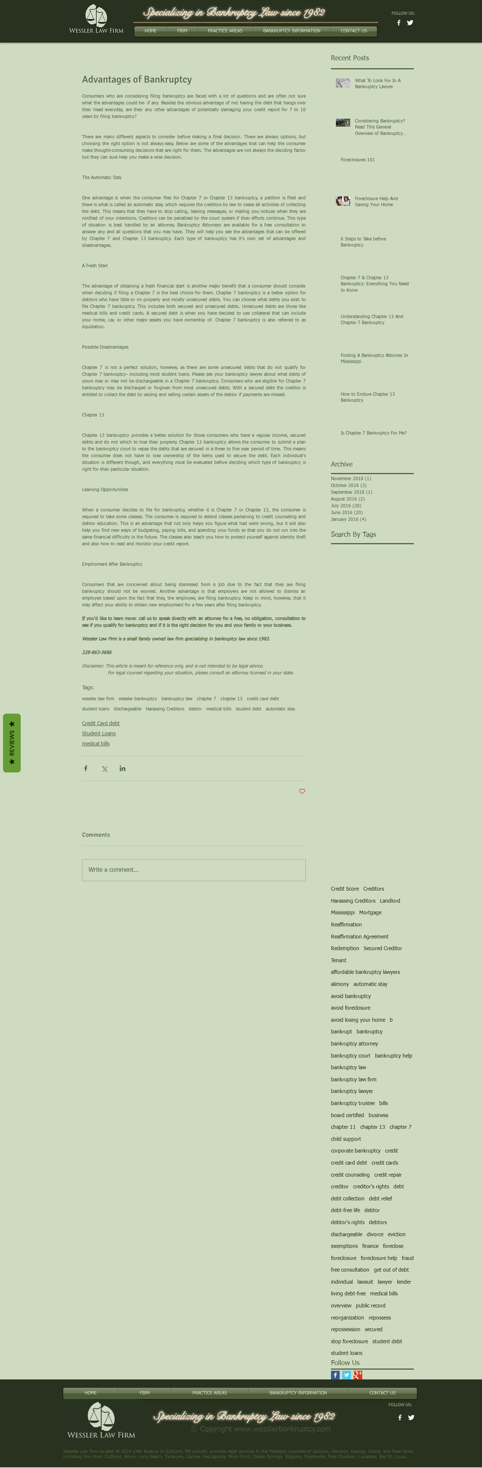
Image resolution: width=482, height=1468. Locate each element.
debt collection (348, 1199)
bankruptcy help (393, 1056)
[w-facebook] (399, 22)
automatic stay (280, 709)
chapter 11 (343, 1127)
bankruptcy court (351, 1056)
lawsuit (365, 1282)
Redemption (345, 948)
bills (383, 1103)
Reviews (12, 743)
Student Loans (99, 733)
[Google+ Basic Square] (358, 1375)
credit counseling (350, 1175)
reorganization (347, 1318)
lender (404, 1282)
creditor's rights (371, 1186)
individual (342, 1282)
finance (370, 1246)
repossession (345, 1329)
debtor (195, 709)
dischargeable (127, 709)
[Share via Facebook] (85, 768)
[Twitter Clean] (410, 22)
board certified (347, 1115)
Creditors (373, 889)
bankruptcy (370, 1032)
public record (371, 1306)
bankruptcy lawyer (352, 1091)
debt (399, 1186)
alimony (340, 984)
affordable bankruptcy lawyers (365, 972)
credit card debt (263, 699)
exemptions (344, 1246)
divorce (375, 1234)
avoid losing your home (358, 1020)
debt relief (380, 1199)
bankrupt (341, 1032)
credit (391, 1151)
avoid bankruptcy (351, 996)
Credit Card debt (101, 723)
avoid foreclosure (350, 1008)
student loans (95, 709)
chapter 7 (206, 699)
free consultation (350, 1270)
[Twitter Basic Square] (346, 1375)
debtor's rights (348, 1222)
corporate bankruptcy (356, 1151)
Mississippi (343, 912)
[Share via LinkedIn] (122, 768)
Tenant (338, 960)
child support (346, 1139)
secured (374, 1329)
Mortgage (370, 912)
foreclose (393, 1246)
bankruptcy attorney (354, 1044)
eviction (397, 1234)
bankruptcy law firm (354, 1079)
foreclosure (343, 1258)
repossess (380, 1318)
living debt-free (348, 1294)
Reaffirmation (346, 925)
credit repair (388, 1175)
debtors (378, 1222)
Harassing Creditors (165, 709)
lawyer (385, 1282)
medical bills (218, 709)
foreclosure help (379, 1258)
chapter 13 (232, 699)
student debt (248, 709)
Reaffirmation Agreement (360, 937)
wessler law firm (98, 699)
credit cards (385, 1163)
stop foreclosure (349, 1341)
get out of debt (391, 1270)
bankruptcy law (177, 699)
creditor (340, 1186)
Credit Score (345, 889)
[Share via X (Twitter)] (104, 768)
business (378, 1115)
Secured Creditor (383, 948)
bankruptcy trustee (353, 1103)
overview (341, 1306)
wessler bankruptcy (138, 699)
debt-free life (345, 1210)
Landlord (390, 901)
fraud (408, 1258)
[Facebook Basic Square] (335, 1375)
